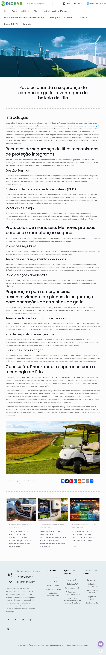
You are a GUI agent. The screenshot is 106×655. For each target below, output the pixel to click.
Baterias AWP (72, 584)
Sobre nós (53, 577)
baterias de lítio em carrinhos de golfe (34, 377)
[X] (67, 481)
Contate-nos (92, 580)
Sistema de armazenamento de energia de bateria (72, 600)
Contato (53, 581)
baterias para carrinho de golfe (88, 126)
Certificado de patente (92, 591)
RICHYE (8, 393)
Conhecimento (92, 603)
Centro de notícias (53, 589)
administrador (16, 524)
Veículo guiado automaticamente (72, 593)
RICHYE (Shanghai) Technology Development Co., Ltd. (43, 645)
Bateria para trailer (72, 588)
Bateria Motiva (72, 580)
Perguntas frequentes (91, 598)
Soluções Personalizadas (53, 594)
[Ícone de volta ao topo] (101, 651)
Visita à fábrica (53, 585)
